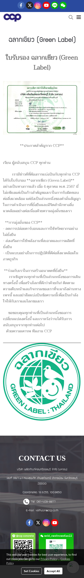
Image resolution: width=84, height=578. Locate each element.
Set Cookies (31, 571)
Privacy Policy (49, 559)
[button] (69, 17)
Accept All (53, 571)
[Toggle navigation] (78, 17)
